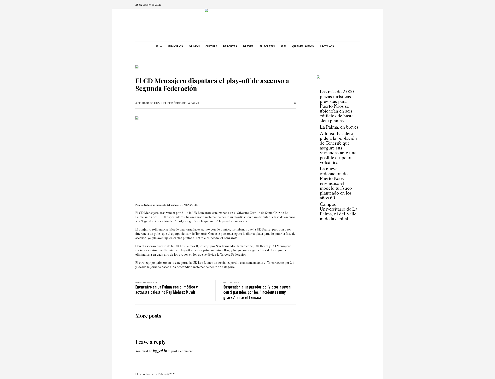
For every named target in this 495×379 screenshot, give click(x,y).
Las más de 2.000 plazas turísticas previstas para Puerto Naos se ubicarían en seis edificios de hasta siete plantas (337, 106)
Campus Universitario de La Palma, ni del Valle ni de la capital (338, 211)
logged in (160, 350)
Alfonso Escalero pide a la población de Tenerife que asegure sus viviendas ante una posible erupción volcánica (338, 147)
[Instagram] (350, 4)
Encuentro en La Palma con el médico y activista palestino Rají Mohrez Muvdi (166, 289)
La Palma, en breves (339, 127)
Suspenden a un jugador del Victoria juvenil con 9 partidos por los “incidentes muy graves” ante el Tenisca (258, 292)
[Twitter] (356, 4)
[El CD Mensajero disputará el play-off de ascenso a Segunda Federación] (215, 156)
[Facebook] (345, 4)
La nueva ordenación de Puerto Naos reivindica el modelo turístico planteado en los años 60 (336, 183)
